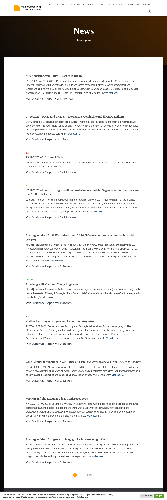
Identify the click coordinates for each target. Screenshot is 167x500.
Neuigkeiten (77, 4)
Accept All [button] (159, 496)
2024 (27, 317)
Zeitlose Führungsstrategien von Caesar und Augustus (60, 321)
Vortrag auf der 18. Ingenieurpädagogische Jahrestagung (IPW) (66, 439)
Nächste (88, 475)
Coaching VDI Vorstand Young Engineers (52, 284)
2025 (27, 112)
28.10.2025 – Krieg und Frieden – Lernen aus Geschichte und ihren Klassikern (75, 116)
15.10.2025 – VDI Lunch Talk (44, 157)
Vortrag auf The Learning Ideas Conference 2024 (57, 398)
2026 (27, 71)
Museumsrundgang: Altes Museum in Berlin (54, 75)
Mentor (29, 280)
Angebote (53, 4)
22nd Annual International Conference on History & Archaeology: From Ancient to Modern (83, 361)
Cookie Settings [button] (146, 496)
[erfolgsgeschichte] (28, 8)
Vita (90, 4)
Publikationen (133, 4)
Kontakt (147, 4)
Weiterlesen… (113, 93)
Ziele (64, 4)
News (28, 231)
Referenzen (115, 4)
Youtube (100, 4)
